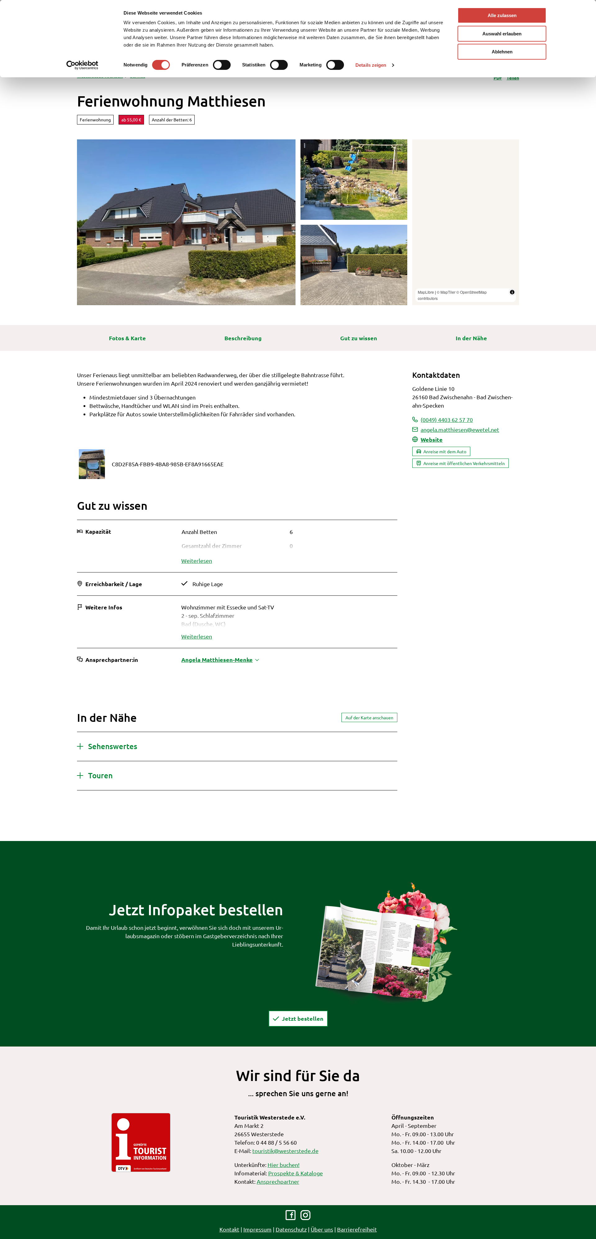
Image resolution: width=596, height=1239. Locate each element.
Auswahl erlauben (502, 33)
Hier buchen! (284, 1164)
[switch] (222, 65)
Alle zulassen (502, 15)
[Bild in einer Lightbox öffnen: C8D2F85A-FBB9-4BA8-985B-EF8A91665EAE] (92, 464)
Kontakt (229, 1229)
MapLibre (426, 292)
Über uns (322, 1229)
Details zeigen (370, 65)
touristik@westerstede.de (285, 1150)
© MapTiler (446, 292)
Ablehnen (502, 51)
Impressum (257, 1229)
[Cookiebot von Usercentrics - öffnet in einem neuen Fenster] (82, 65)
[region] (465, 222)
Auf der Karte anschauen (369, 717)
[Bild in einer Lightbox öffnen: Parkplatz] (353, 265)
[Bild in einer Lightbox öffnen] (386, 943)
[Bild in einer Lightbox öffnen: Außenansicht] (186, 222)
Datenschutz (291, 1229)
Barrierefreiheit (357, 1229)
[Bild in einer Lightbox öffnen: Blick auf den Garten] (353, 179)
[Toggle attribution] (512, 292)
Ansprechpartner (278, 1181)
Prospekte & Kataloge (295, 1173)
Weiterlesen (196, 560)
